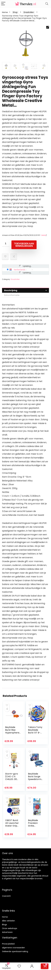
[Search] (47, 3)
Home (5, 12)
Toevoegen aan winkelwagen (24, 244)
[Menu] (3, 3)
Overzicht (6, 896)
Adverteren (7, 932)
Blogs (4, 924)
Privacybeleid (8, 943)
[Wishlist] (19, 966)
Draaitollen (29, 12)
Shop (15, 12)
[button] (47, 27)
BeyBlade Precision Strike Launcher (33, 824)
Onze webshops (9, 928)
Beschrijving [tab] (10, 290)
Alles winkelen (8, 920)
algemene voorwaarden (13, 947)
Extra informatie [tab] (11, 295)
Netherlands (19, 269)
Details (43, 235)
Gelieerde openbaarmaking (15, 951)
